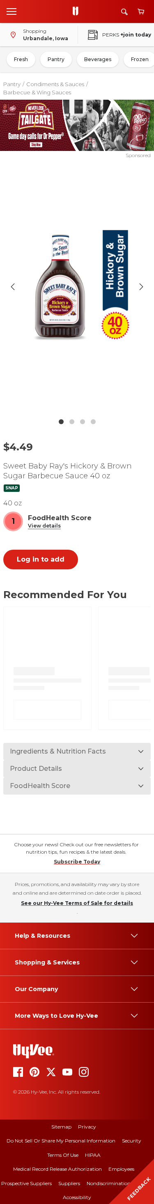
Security (131, 1141)
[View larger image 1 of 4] (77, 286)
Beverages (97, 59)
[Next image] (141, 287)
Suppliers (69, 1183)
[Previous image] (13, 287)
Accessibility (77, 1197)
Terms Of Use (62, 1155)
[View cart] (140, 11)
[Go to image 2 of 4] (72, 422)
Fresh (21, 59)
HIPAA (93, 1155)
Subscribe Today (77, 862)
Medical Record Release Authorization (57, 1169)
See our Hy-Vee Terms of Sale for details (77, 903)
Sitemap (61, 1127)
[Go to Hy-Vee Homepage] (78, 11)
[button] (44, 526)
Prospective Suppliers (26, 1183)
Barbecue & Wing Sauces (37, 92)
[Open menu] (11, 11)
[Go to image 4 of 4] (93, 422)
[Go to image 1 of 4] (61, 422)
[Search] (124, 12)
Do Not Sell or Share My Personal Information (61, 1141)
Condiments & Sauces (55, 84)
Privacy (87, 1127)
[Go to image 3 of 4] (82, 422)
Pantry (56, 59)
